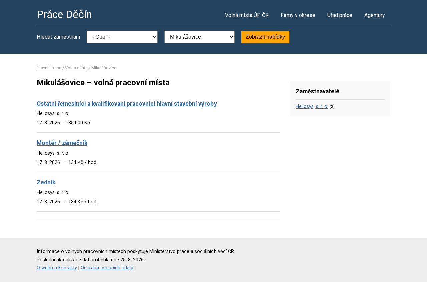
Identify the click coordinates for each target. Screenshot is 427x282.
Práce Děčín (64, 14)
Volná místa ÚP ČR (247, 15)
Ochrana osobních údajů (107, 268)
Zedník (46, 182)
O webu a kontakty (57, 268)
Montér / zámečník (62, 142)
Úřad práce (339, 15)
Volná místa (76, 67)
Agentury (374, 15)
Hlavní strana (49, 67)
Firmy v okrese (298, 15)
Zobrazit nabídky (265, 37)
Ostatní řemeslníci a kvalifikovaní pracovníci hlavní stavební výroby (127, 103)
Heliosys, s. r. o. (312, 106)
